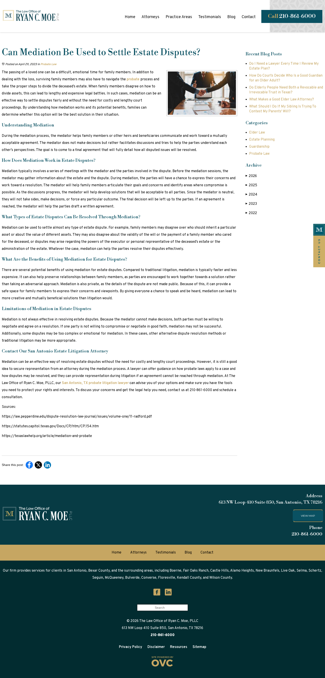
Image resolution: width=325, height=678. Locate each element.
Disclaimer (156, 647)
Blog (231, 17)
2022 (251, 213)
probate (133, 79)
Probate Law (48, 64)
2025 (251, 185)
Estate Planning (262, 139)
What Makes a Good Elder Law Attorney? (281, 99)
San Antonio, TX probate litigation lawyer (95, 383)
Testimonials (209, 17)
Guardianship (259, 147)
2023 (251, 204)
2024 (251, 194)
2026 (251, 176)
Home (130, 17)
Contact (249, 17)
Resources (178, 647)
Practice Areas (179, 17)
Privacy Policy (130, 647)
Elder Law (257, 132)
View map (308, 515)
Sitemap (199, 647)
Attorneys (150, 17)
